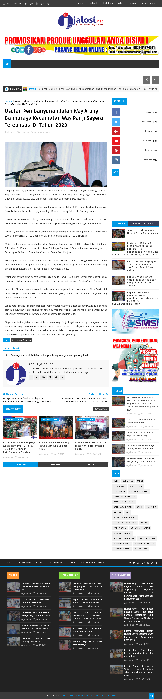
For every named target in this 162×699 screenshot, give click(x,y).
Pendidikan (38, 71)
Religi (117, 71)
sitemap (132, 3)
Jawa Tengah (136, 486)
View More (102, 408)
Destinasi (56, 71)
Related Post (13, 409)
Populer (119, 223)
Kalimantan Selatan (124, 496)
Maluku (118, 512)
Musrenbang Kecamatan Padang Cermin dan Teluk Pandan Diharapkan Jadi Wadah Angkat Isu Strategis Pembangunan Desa (138, 615)
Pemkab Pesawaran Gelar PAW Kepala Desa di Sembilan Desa (36, 586)
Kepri (140, 507)
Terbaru (135, 223)
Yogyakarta (141, 549)
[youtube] (36, 3)
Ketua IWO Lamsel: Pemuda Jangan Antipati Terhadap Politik (90, 446)
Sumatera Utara (122, 549)
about (81, 3)
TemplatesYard (109, 695)
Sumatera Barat (122, 543)
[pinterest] (148, 563)
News (8, 71)
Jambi (140, 481)
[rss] (47, 3)
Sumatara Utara (146, 538)
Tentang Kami (24, 562)
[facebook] (20, 3)
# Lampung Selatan (21, 340)
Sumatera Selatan (144, 543)
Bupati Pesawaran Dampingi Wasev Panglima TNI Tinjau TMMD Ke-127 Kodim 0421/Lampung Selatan (19, 447)
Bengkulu (128, 481)
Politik (73, 71)
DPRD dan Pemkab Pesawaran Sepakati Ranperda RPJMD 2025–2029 (87, 615)
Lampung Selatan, (41, 132)
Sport (21, 71)
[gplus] (31, 3)
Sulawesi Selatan (140, 528)
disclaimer (107, 3)
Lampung (151, 507)
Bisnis (104, 71)
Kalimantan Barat (139, 491)
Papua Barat (120, 528)
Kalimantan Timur (123, 507)
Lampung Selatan (21, 101)
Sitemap (71, 562)
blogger (55, 464)
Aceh (116, 481)
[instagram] (42, 3)
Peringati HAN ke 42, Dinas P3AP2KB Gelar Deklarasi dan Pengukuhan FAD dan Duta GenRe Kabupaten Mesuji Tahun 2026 (84, 89)
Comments (151, 223)
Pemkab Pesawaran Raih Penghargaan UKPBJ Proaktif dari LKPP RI (87, 586)
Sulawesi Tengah (123, 533)
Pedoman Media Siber (92, 562)
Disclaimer (56, 562)
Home (7, 101)
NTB (128, 512)
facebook (21, 464)
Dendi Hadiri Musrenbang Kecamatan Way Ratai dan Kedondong (138, 653)
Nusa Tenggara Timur (125, 523)
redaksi (93, 3)
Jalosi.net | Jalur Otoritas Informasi (81, 695)
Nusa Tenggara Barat (125, 517)
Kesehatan (133, 71)
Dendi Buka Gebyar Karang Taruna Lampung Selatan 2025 (54, 446)
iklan (120, 3)
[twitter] (25, 3)
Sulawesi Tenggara (124, 538)
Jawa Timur (119, 491)
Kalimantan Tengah (124, 502)
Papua (144, 523)
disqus (90, 464)
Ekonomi (89, 71)
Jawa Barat (119, 486)
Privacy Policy (149, 3)
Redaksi (40, 562)
